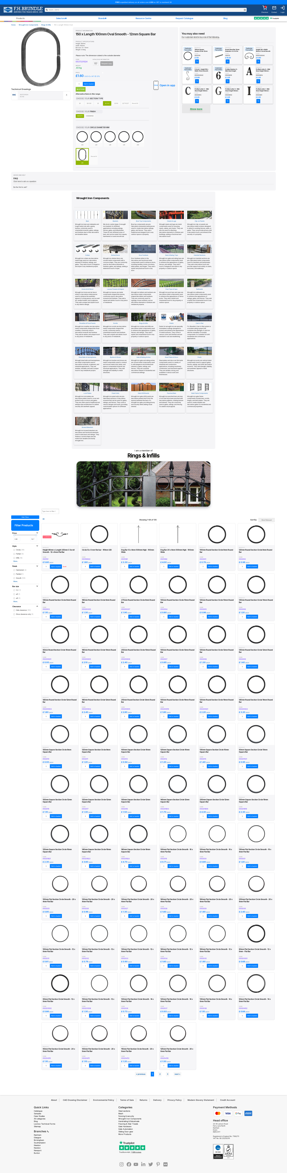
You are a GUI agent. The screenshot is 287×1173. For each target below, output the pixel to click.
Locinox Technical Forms (44, 1124)
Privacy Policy (174, 1100)
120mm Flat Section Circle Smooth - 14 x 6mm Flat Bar (176, 1000)
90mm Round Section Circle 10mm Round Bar (59, 651)
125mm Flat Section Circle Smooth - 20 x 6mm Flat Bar (176, 1050)
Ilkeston (37, 1145)
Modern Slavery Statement (201, 1100)
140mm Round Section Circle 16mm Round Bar (256, 701)
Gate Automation (125, 1129)
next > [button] (177, 1074)
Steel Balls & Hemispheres (87, 363)
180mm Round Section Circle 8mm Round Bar (98, 601)
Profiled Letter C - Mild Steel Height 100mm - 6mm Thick (202, 90)
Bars (87, 227)
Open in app (167, 85)
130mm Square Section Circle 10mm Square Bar (214, 751)
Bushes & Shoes (115, 364)
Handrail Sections (199, 261)
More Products (124, 1134)
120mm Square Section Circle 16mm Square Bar (57, 850)
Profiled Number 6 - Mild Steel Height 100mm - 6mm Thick (231, 70)
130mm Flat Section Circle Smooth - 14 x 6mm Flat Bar (216, 1000)
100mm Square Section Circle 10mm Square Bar (135, 751)
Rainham (37, 1135)
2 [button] (160, 1074)
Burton (37, 1153)
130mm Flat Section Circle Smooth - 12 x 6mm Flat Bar (137, 950)
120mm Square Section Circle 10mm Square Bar (175, 751)
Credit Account (227, 1100)
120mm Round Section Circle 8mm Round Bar (255, 551)
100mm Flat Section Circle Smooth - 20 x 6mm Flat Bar (98, 1050)
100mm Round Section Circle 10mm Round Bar (177, 601)
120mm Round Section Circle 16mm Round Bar (217, 701)
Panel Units (115, 400)
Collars (87, 260)
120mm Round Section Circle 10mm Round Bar (217, 601)
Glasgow (37, 1137)
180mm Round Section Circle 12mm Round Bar (99, 701)
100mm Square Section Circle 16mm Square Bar (253, 801)
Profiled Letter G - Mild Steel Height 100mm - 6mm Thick (232, 90)
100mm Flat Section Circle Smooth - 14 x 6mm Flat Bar (137, 1000)
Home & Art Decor (87, 296)
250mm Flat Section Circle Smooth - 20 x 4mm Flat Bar (255, 900)
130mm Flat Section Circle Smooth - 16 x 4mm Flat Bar (255, 850)
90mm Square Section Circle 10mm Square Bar (253, 751)
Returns (143, 1100)
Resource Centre (143, 18)
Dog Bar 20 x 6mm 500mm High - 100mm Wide (177, 551)
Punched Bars (171, 399)
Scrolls (115, 329)
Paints (171, 329)
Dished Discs (115, 261)
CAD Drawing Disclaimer (75, 1100)
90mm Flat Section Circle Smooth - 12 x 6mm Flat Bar (58, 1000)
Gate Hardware (124, 1126)
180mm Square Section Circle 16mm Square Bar (135, 850)
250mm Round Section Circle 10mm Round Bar (138, 651)
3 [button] (167, 1074)
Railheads (199, 295)
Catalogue (38, 1111)
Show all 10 (94, 156)
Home (13, 25)
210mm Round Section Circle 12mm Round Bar (138, 701)
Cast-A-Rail (199, 330)
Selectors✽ (61, 18)
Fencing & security (126, 1116)
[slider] (14, 535)
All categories (39, 1119)
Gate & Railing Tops (171, 261)
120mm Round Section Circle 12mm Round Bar (217, 651)
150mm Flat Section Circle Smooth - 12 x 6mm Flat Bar (98, 1000)
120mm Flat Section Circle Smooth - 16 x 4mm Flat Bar (216, 850)
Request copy (106, 63)
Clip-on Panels (199, 227)
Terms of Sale (127, 1100)
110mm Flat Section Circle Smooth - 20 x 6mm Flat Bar (137, 1050)
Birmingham (39, 1140)
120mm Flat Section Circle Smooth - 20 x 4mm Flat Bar (98, 900)
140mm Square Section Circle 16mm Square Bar (96, 850)
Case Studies (39, 1116)
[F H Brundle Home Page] (23, 11)
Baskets (115, 228)
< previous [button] (140, 1074)
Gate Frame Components (199, 399)
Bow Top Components (143, 227)
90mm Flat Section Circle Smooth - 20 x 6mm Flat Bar (59, 1050)
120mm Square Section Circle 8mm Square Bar (96, 751)
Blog (225, 18)
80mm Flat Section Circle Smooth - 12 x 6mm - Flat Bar (255, 950)
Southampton (40, 1143)
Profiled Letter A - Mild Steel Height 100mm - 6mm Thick (263, 70)
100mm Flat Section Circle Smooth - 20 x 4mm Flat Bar (59, 900)
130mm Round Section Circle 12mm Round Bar (256, 651)
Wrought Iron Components (28, 25)
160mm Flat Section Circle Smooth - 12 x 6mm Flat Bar (176, 950)
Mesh (120, 1113)
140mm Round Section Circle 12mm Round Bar (60, 701)
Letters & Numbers (143, 296)
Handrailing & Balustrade (128, 1121)
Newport (37, 1150)
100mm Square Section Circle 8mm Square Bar (57, 751)
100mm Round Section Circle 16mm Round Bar (177, 701)
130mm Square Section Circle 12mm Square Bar (135, 801)
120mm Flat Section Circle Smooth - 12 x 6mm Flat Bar (98, 950)
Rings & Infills (46, 25)
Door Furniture (143, 262)
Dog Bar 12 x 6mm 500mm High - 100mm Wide (137, 551)
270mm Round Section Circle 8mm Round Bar (138, 601)
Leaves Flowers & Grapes (115, 295)
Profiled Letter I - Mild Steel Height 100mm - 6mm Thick (263, 90)
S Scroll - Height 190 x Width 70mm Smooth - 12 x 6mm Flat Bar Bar (202, 70)
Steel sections (124, 1111)
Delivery (157, 1100)
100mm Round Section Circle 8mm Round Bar (216, 551)
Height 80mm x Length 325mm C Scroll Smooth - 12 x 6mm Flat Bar (58, 551)
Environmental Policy (103, 1100)
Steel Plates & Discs (171, 365)
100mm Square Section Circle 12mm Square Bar (201, 50)
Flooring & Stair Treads (128, 1124)
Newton (37, 1148)
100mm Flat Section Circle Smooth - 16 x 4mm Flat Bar (176, 850)
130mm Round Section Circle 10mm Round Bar (256, 601)
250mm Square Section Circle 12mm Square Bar (214, 801)
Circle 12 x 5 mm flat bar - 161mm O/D (97, 550)
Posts (199, 363)
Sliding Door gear (125, 1131)
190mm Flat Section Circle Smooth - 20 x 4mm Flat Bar (216, 900)
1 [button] (152, 1074)
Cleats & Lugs (171, 228)
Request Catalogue (184, 18)
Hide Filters (25, 517)
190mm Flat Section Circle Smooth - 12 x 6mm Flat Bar (216, 950)
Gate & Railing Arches (143, 364)
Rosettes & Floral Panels (87, 329)
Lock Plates (87, 399)
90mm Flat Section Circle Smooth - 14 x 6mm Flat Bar (255, 1000)
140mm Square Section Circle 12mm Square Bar (174, 801)
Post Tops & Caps (171, 295)
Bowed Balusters (87, 433)
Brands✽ (102, 18)
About (54, 1100)
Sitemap (37, 1126)
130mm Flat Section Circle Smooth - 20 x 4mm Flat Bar (137, 900)
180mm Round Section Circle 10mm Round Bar (99, 651)
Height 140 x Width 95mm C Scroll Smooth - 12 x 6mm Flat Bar (263, 50)
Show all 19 (135, 103)
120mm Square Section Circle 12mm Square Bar (96, 801)
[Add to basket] (197, 61)
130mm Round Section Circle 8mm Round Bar (59, 601)
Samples (37, 1113)
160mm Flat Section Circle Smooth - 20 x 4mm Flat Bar (176, 900)
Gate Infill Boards (143, 399)
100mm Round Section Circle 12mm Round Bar (177, 651)
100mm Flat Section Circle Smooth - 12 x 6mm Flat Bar (59, 950)
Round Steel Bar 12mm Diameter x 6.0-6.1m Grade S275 (232, 50)
